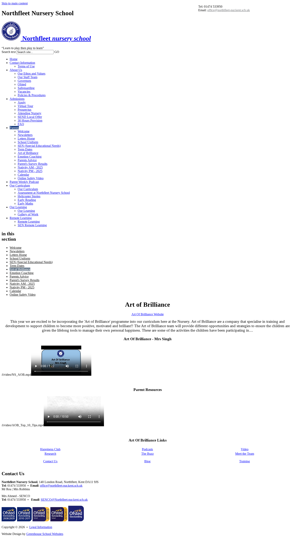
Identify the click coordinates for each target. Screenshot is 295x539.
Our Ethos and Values (31, 73)
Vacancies (24, 91)
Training (244, 461)
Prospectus (24, 109)
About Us (16, 70)
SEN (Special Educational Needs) (39, 145)
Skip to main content (15, 3)
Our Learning (18, 207)
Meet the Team (244, 453)
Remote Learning (21, 218)
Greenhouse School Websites (44, 534)
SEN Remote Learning (32, 225)
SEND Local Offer (30, 117)
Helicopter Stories (29, 196)
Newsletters (25, 135)
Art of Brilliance (28, 153)
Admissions (17, 98)
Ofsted (22, 84)
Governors (24, 80)
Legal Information (40, 527)
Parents (14, 127)
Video (244, 449)
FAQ (21, 124)
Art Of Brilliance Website (147, 314)
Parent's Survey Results (32, 163)
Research (50, 453)
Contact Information (22, 62)
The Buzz (147, 453)
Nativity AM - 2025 (30, 167)
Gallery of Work (28, 214)
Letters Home (26, 138)
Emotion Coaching (30, 156)
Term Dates (25, 149)
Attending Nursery (29, 113)
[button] (61, 52)
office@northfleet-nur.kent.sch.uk (228, 10)
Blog (147, 461)
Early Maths (25, 203)
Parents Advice (27, 160)
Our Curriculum (20, 185)
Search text (9, 52)
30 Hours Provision (30, 120)
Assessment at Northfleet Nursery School (44, 192)
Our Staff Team (27, 77)
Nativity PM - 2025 (30, 171)
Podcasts (147, 449)
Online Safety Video (31, 178)
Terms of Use (26, 66)
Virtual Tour (25, 106)
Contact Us (50, 461)
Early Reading (27, 200)
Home (13, 59)
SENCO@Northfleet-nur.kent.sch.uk (64, 499)
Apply (22, 102)
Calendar (23, 174)
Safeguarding (26, 88)
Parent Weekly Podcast (24, 182)
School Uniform (28, 142)
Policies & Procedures (32, 95)
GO (56, 52)
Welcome (24, 131)
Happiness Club (50, 449)
